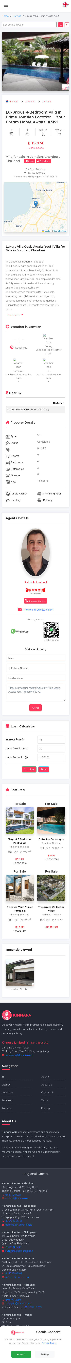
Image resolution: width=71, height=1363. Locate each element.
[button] (36, 203)
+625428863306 (13, 1220)
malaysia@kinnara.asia (18, 1303)
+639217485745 (12, 1247)
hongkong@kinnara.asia (19, 1055)
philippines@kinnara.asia (19, 1250)
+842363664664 (13, 1273)
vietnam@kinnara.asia (17, 1277)
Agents (45, 1076)
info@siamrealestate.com (38, 609)
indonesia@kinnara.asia (18, 1224)
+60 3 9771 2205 (32, 1307)
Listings (17, 16)
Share (30, 161)
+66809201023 (12, 1194)
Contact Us (47, 1092)
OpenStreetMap (59, 230)
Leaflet (47, 230)
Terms (44, 1100)
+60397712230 (12, 1299)
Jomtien (46, 101)
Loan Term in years (17, 748)
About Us (46, 1084)
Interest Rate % (15, 739)
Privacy (45, 1108)
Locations (7, 1092)
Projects (7, 1108)
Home (5, 16)
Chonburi (30, 101)
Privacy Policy (49, 1343)
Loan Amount (14, 757)
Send (35, 708)
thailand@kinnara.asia (17, 1198)
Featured (7, 1100)
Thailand (14, 101)
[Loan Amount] (26, 757)
